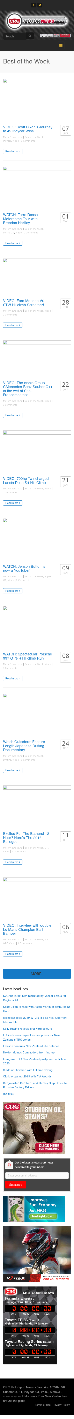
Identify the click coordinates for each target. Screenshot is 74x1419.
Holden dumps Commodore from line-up (29, 1052)
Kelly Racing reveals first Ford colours (27, 1028)
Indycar (7, 140)
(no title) (8, 1094)
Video (16, 140)
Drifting (7, 759)
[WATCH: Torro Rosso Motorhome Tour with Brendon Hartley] (37, 188)
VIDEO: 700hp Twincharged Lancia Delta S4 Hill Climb (26, 480)
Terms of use (43, 1405)
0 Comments (28, 140)
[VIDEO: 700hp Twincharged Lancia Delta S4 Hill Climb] (37, 452)
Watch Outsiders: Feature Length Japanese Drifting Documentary (24, 745)
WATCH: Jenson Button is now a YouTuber (24, 568)
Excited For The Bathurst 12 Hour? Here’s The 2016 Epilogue (26, 837)
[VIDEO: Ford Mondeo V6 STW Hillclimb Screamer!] (37, 277)
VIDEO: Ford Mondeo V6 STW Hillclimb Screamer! (23, 302)
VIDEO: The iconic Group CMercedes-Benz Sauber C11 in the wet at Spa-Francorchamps (27, 388)
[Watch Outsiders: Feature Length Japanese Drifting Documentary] (37, 716)
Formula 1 (8, 232)
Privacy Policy (61, 1405)
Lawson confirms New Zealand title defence (31, 1046)
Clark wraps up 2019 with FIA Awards (27, 1076)
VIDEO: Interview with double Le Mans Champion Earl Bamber (27, 929)
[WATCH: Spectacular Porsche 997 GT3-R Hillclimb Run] (37, 628)
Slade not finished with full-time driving (28, 1070)
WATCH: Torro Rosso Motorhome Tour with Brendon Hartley (20, 218)
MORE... (37, 973)
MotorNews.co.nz (12, 137)
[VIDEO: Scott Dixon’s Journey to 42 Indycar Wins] (37, 101)
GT (46, 847)
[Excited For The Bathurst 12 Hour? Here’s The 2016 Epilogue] (37, 807)
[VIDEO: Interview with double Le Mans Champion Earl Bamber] (37, 899)
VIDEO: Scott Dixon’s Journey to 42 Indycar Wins (27, 129)
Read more (12, 151)
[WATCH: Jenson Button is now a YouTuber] (37, 540)
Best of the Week (34, 137)
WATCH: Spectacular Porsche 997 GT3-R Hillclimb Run (27, 656)
